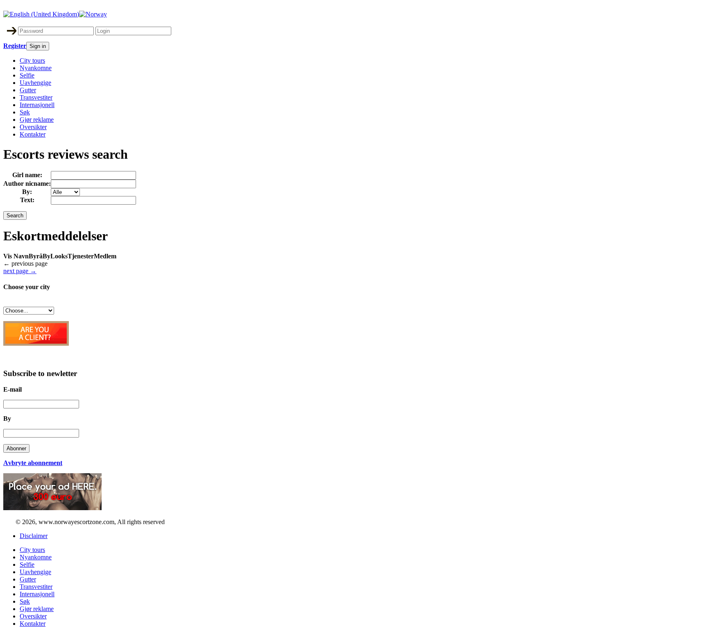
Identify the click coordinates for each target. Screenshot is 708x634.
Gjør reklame (37, 119)
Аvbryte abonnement (32, 462)
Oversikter (33, 126)
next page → (19, 270)
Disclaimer (34, 535)
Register (14, 45)
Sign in (38, 46)
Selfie (27, 75)
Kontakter (32, 134)
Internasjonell (37, 104)
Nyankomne (36, 67)
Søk (25, 112)
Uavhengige (35, 82)
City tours (32, 60)
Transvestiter (36, 97)
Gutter (28, 90)
